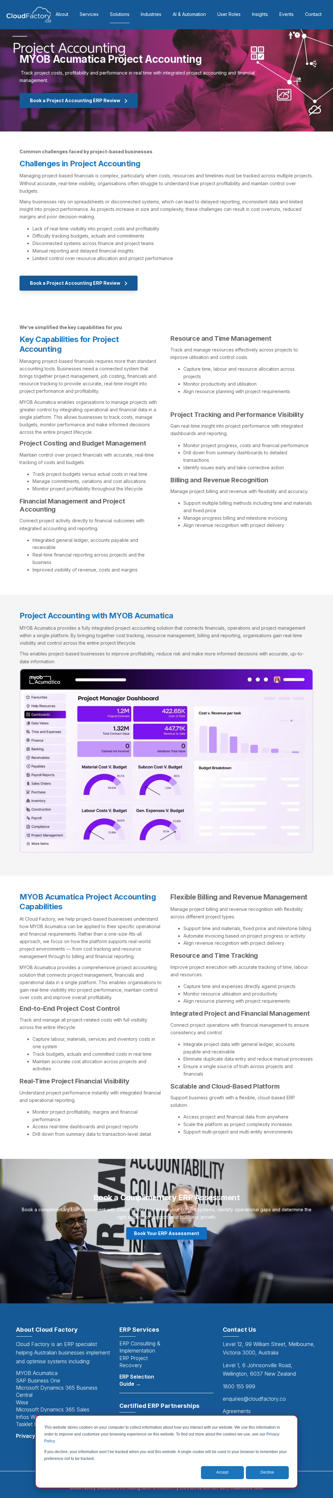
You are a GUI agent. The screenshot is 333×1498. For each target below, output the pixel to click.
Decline (267, 1472)
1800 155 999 (239, 1386)
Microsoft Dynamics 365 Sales (52, 1409)
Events (286, 14)
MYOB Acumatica (37, 1373)
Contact (313, 14)
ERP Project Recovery (133, 1361)
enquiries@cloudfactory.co (254, 1398)
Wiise (22, 1402)
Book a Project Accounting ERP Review (75, 100)
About (62, 14)
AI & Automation (189, 14)
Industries (151, 14)
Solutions (119, 14)
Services (89, 14)
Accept (222, 1472)
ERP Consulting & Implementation (139, 1347)
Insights (260, 14)
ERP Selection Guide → (136, 1380)
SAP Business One (38, 1380)
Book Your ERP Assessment (166, 1233)
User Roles (229, 14)
